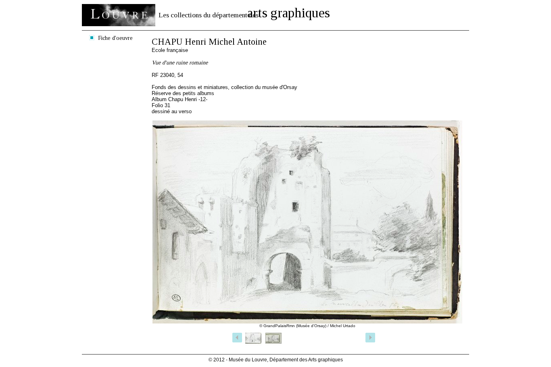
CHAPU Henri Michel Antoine (209, 42)
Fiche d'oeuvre (115, 38)
